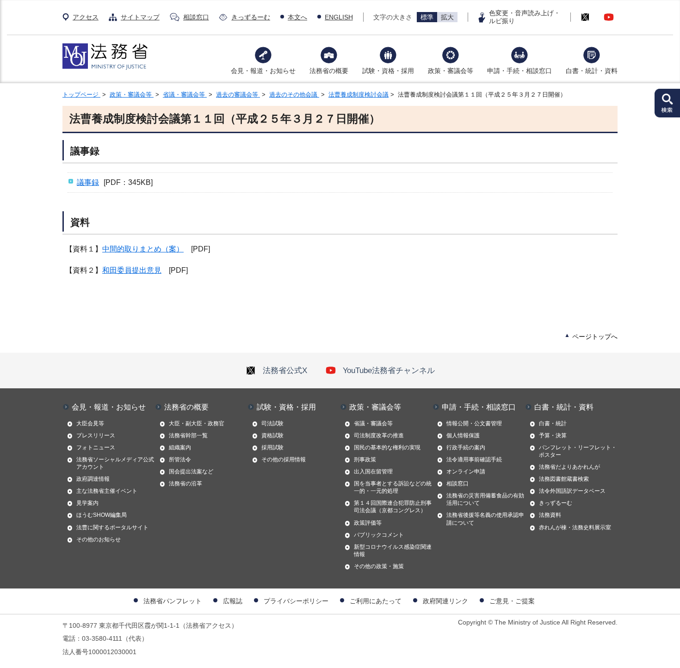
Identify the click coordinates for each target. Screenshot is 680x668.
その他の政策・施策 (379, 566)
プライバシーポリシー (296, 601)
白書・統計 (553, 423)
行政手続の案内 (465, 447)
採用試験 (272, 447)
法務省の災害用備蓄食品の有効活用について (485, 499)
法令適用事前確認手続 (474, 459)
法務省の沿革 (185, 483)
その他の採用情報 (283, 459)
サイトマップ (140, 17)
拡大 (447, 17)
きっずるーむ (250, 17)
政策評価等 (368, 523)
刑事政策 (365, 459)
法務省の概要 (328, 70)
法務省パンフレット (172, 601)
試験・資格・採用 (388, 70)
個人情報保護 (463, 435)
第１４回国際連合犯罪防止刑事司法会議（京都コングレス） (393, 506)
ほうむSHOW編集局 (101, 515)
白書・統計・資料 (592, 70)
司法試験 (272, 423)
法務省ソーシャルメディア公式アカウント (115, 463)
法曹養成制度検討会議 (358, 94)
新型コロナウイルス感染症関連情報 (393, 550)
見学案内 (87, 503)
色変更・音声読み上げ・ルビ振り (524, 17)
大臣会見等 (90, 423)
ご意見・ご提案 (512, 601)
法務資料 (550, 515)
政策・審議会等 (450, 70)
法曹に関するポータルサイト (112, 527)
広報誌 (232, 601)
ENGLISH (339, 17)
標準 (426, 17)
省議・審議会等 (185, 94)
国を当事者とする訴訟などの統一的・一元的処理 (393, 487)
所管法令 (180, 459)
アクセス (86, 17)
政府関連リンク (445, 601)
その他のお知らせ (98, 539)
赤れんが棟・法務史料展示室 (575, 527)
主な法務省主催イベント (106, 491)
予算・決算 (553, 435)
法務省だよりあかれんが (569, 467)
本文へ (297, 17)
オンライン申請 (465, 471)
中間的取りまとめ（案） (143, 249)
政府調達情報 (93, 479)
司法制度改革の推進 (379, 435)
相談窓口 (196, 17)
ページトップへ (595, 336)
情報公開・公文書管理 (474, 423)
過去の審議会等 (238, 94)
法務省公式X (285, 370)
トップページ (81, 94)
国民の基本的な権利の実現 (387, 447)
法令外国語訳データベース (572, 491)
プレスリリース (95, 435)
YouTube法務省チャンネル (389, 370)
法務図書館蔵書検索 (564, 479)
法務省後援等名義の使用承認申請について (485, 518)
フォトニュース (95, 447)
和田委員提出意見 (131, 270)
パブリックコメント (379, 535)
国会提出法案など (191, 471)
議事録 (88, 182)
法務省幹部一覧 (188, 435)
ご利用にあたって (376, 601)
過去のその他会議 (294, 94)
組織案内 (180, 447)
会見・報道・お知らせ (263, 70)
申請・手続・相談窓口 (519, 70)
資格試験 (272, 435)
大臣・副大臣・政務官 (196, 423)
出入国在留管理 (373, 471)
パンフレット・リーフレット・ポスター (578, 451)
